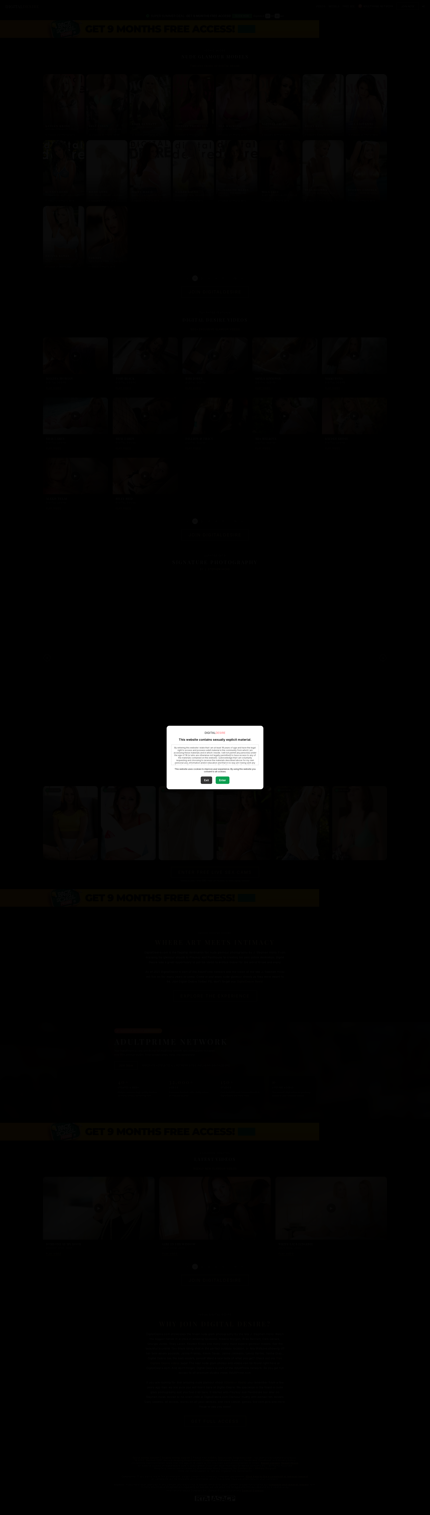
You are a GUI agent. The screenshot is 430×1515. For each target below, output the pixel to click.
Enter (222, 780)
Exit (206, 780)
